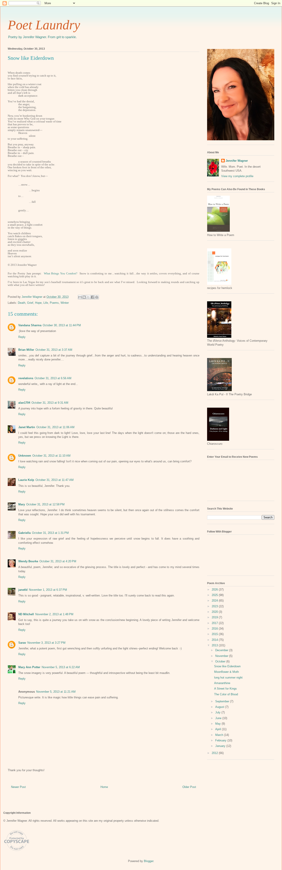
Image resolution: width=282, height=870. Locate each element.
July (218, 712)
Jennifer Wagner (237, 160)
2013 (215, 645)
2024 (215, 600)
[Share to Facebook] (92, 297)
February (221, 740)
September (222, 701)
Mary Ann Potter (29, 667)
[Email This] (80, 297)
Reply (22, 337)
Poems (54, 302)
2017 (215, 623)
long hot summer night (228, 677)
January (220, 746)
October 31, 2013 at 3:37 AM (53, 349)
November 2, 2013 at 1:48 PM (54, 614)
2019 (215, 617)
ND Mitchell (26, 614)
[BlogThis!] (84, 297)
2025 (215, 595)
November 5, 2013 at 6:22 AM (61, 667)
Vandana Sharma (29, 325)
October (220, 661)
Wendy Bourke (28, 561)
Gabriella (24, 532)
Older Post (189, 787)
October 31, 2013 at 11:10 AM (51, 455)
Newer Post (18, 787)
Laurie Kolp (26, 480)
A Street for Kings (225, 688)
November (222, 656)
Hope (38, 302)
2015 (215, 634)
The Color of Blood (226, 694)
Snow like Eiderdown (227, 666)
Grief (30, 302)
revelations (25, 378)
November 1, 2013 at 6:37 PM (48, 589)
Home (104, 787)
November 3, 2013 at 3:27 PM (46, 642)
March (219, 735)
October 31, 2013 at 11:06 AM (55, 427)
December (222, 650)
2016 (215, 628)
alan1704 (24, 402)
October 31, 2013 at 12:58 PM (45, 504)
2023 (215, 606)
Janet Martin (26, 427)
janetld (23, 589)
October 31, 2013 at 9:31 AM (50, 402)
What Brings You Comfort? (61, 273)
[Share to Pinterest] (97, 297)
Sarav (22, 642)
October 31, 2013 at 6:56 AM (53, 378)
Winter (65, 302)
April (218, 729)
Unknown (24, 455)
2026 (215, 589)
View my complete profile (237, 176)
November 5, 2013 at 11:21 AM (56, 691)
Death (21, 302)
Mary (21, 504)
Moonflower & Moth (226, 671)
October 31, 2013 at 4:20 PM (57, 561)
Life (45, 302)
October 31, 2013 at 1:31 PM (50, 532)
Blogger (148, 861)
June (218, 718)
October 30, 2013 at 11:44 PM (62, 325)
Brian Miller (26, 349)
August (220, 707)
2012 (215, 753)
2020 (215, 611)
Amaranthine (222, 683)
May (218, 723)
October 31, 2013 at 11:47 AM (54, 480)
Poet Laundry (44, 25)
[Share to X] (88, 297)
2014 (215, 639)
